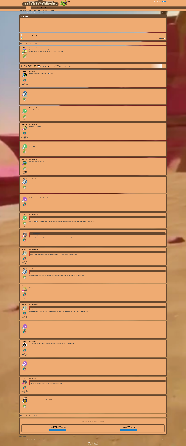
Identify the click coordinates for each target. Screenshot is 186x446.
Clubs (20, 10)
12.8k (24, 119)
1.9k (23, 59)
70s (24, 231)
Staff (39, 10)
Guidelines (34, 10)
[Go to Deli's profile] (25, 199)
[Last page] (32, 43)
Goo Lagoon (32, 38)
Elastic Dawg (24, 124)
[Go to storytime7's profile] (25, 253)
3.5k (24, 171)
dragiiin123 (24, 159)
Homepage (22, 7)
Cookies (97, 442)
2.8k (23, 190)
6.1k (24, 136)
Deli (24, 195)
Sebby (24, 47)
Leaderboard (51, 10)
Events (29, 10)
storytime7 (24, 249)
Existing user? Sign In (157, 1)
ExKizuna (25, 90)
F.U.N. (38, 7)
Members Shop (44, 7)
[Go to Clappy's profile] (48, 66)
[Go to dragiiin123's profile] (25, 163)
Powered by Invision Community (93, 444)
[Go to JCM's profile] (39, 66)
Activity (33, 7)
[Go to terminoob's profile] (43, 66)
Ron (24, 107)
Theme (89, 442)
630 (24, 207)
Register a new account (57, 429)
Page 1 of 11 (36, 43)
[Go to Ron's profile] (25, 111)
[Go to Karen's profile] (25, 75)
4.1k (24, 83)
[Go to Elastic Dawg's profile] (25, 128)
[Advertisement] (37, 25)
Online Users (44, 10)
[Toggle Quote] (30, 216)
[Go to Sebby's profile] (22, 38)
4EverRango (24, 397)
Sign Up (164, 1)
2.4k (24, 261)
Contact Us (93, 442)
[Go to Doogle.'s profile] (25, 345)
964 (24, 353)
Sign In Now (128, 429)
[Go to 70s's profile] (25, 234)
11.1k (24, 390)
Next (30, 43)
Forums (28, 7)
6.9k (23, 409)
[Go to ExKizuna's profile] (25, 93)
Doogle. (24, 341)
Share (156, 38)
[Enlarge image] (51, 73)
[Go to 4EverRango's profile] (34, 66)
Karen (24, 71)
